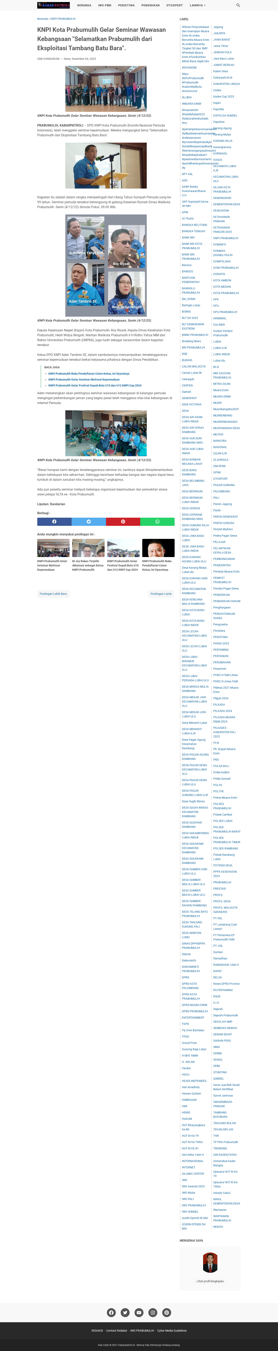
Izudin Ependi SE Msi (195, 1218)
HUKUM (187, 1118)
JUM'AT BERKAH (223, 65)
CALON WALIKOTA (194, 366)
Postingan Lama (161, 593)
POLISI (217, 785)
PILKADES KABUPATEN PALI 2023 (224, 732)
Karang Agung (222, 128)
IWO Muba (188, 1192)
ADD (184, 180)
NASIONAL (220, 447)
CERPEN (187, 385)
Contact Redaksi (116, 1330)
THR (216, 1135)
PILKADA (219, 704)
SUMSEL (218, 1078)
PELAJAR (219, 542)
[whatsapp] (157, 522)
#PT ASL (187, 174)
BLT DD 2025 (190, 318)
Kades (217, 90)
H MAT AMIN (190, 1055)
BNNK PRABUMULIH (195, 334)
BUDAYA (187, 360)
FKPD (185, 1024)
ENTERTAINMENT (193, 1017)
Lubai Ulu (219, 360)
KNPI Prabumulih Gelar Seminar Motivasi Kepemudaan (84, 379)
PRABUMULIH (222, 882)
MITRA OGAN (221, 383)
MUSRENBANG (222, 415)
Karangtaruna (222, 147)
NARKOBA (220, 440)
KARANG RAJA (222, 140)
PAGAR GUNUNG (224, 485)
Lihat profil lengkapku (210, 1281)
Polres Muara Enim (225, 797)
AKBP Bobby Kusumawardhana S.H (194, 191)
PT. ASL (218, 945)
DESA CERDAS (191, 508)
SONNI (217, 1053)
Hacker (186, 1068)
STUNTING (220, 1072)
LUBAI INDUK (221, 354)
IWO (184, 1180)
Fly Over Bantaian (193, 1030)
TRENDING (220, 1148)
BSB (184, 353)
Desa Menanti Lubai (194, 722)
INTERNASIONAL (193, 1161)
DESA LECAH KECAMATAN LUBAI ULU (194, 636)
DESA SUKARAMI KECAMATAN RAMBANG (193, 848)
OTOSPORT (174, 5)
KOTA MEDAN (222, 286)
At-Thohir (188, 218)
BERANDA (84, 5)
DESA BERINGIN (192, 491)
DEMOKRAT (189, 398)
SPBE (216, 1066)
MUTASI (218, 434)
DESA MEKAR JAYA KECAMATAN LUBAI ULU (194, 701)
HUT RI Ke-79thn (192, 1142)
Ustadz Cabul (221, 1192)
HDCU (185, 1074)
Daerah (186, 391)
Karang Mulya (222, 134)
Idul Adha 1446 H (193, 1154)
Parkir (217, 510)
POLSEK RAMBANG (225, 848)
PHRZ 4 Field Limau (225, 675)
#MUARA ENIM (191, 103)
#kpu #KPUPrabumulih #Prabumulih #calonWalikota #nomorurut (193, 82)
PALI (216, 497)
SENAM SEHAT (222, 1034)
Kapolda (218, 109)
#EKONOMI (189, 67)
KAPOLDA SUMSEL (225, 115)
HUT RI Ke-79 (190, 1135)
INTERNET (188, 1167)
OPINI (217, 472)
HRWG (186, 1112)
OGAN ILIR (220, 453)
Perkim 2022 (221, 643)
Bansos (187, 265)
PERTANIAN (220, 656)
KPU (216, 305)
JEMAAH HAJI (222, 52)
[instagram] (152, 1312)
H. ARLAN (188, 1061)
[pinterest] (123, 522)
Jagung (218, 27)
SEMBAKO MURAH (225, 1028)
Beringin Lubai (191, 305)
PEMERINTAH (222, 565)
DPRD (185, 977)
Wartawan (220, 1209)
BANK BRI (188, 237)
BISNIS (186, 311)
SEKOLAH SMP (222, 1021)
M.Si (216, 367)
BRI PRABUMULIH (193, 347)
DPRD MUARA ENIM (194, 1005)
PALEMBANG (221, 491)
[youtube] (139, 1312)
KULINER (219, 324)
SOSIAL (218, 1059)
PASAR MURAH (223, 529)
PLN (216, 742)
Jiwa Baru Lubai (223, 58)
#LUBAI (187, 97)
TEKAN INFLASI (223, 1129)
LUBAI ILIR (220, 348)
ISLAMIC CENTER (193, 1173)
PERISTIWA (126, 5)
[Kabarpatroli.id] (53, 5)
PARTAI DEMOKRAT (225, 516)
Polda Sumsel (221, 778)
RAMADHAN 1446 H (226, 964)
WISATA (218, 1226)
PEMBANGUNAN (224, 559)
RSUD (216, 996)
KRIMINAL (220, 318)
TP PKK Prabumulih (225, 1142)
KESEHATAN (221, 210)
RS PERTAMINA (223, 990)
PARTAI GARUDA (223, 523)
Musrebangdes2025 (226, 409)
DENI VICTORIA (191, 404)
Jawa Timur (220, 46)
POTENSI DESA (222, 865)
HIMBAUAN (189, 1099)
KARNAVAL (220, 153)
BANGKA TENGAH (193, 231)
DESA (185, 410)
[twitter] (89, 522)
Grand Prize (189, 1043)
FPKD (185, 1036)
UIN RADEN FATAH (225, 1154)
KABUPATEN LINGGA (226, 83)
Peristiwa (219, 630)
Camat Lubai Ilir (192, 372)
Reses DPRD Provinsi (226, 983)
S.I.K (216, 1002)
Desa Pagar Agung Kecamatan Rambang (194, 744)
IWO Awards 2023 (193, 1186)
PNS (216, 759)
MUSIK (217, 402)
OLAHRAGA (220, 459)
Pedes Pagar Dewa (225, 535)
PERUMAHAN (222, 662)
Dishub (186, 954)
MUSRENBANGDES (225, 421)
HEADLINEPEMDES (194, 1080)
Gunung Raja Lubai (194, 1049)
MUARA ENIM (222, 396)
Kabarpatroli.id (222, 77)
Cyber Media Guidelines (172, 1330)
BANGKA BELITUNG (194, 224)
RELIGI (217, 977)
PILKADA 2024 (222, 711)
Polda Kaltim (221, 772)
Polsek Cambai (222, 814)
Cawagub (188, 379)
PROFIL (218, 895)
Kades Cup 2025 (223, 96)
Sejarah (218, 1009)
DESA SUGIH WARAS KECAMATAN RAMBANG (195, 812)
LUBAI (217, 341)
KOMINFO (219, 244)
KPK (216, 299)
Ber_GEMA (188, 299)
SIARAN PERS (222, 1040)
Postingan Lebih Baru (53, 593)
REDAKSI (97, 1330)
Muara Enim (221, 390)
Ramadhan (220, 958)
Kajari (217, 102)
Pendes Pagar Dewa (226, 588)
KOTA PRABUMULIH (226, 293)
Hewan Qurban (191, 1093)
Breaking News (191, 341)
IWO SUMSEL (190, 1211)
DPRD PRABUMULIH (195, 1011)
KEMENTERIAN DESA (226, 204)
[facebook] (54, 522)
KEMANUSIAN (222, 198)
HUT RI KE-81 (190, 1148)
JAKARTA (219, 33)
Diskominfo (189, 960)
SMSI (216, 1047)
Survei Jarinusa (223, 1095)
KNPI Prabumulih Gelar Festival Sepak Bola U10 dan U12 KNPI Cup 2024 (94, 385)
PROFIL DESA (222, 901)
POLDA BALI (221, 766)
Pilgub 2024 (220, 698)
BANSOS (187, 271)
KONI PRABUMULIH (226, 267)
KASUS (217, 159)
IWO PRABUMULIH (194, 1205)
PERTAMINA (221, 649)
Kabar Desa (220, 71)
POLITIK (218, 791)
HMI (184, 1106)
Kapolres (218, 121)
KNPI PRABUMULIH (225, 238)
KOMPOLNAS (222, 261)
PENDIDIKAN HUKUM (226, 601)
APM (185, 212)
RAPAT (217, 971)
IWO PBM (105, 5)
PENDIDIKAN (150, 5)
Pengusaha (220, 624)
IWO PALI (188, 1199)
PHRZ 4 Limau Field (225, 681)
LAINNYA (196, 5)
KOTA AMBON (222, 280)
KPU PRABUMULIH (225, 312)
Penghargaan (222, 607)
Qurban (218, 952)
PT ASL (217, 918)
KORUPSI (219, 274)
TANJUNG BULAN (224, 1123)
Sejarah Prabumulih (225, 1015)
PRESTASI (219, 888)
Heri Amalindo (191, 1087)
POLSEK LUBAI (222, 821)
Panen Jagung (222, 504)
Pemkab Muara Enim (226, 571)
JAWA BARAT (221, 39)
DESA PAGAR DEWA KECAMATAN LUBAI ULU (194, 769)
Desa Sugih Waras (193, 801)
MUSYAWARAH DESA (226, 428)
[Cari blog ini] (238, 5)
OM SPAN (219, 466)
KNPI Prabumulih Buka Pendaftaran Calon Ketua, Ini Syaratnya (88, 373)
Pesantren (219, 668)
